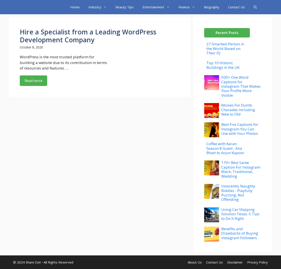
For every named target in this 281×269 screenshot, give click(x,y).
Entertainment (153, 7)
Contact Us (236, 7)
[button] (255, 7)
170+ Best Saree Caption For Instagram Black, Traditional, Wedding (240, 169)
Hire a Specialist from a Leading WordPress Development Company (88, 35)
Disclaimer (235, 262)
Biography (211, 7)
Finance (184, 7)
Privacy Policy (257, 262)
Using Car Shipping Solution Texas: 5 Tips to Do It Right (240, 214)
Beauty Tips (124, 7)
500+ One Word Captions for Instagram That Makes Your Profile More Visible (241, 86)
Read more (33, 80)
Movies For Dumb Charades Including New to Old (238, 110)
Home (75, 7)
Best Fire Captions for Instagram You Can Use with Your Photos (239, 129)
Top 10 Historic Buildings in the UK (223, 65)
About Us (195, 262)
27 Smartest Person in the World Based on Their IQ (225, 48)
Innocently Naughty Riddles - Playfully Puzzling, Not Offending (238, 192)
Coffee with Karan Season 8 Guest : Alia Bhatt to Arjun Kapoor (225, 148)
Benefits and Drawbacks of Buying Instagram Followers (239, 233)
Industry (94, 7)
